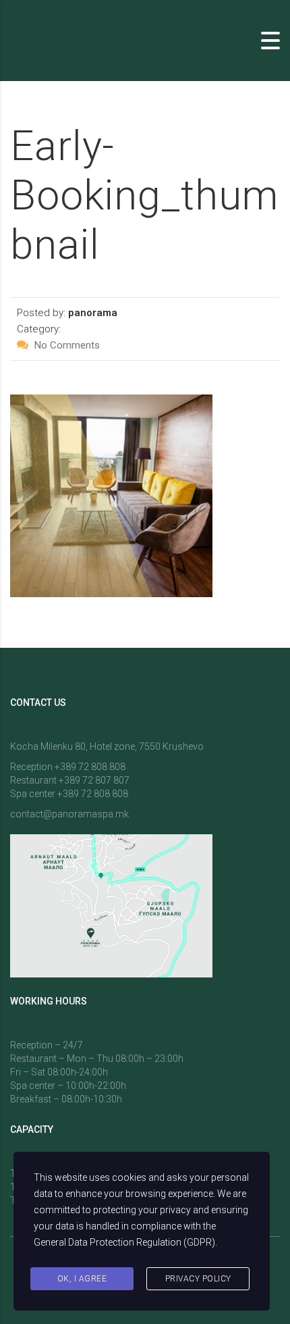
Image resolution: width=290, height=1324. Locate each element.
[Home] (50, 39)
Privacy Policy (198, 1278)
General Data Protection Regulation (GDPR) (124, 1242)
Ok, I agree (82, 1278)
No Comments (66, 345)
